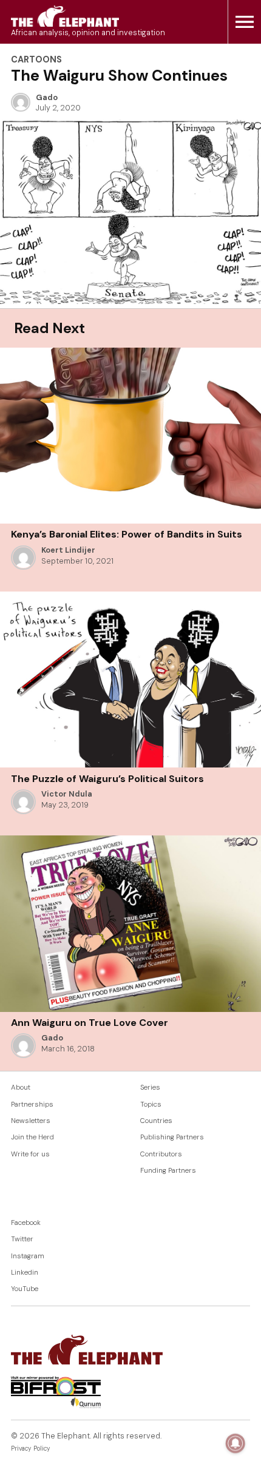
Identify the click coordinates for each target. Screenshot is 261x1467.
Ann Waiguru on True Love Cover (89, 1022)
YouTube (24, 1288)
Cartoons (36, 59)
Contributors (161, 1154)
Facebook (26, 1222)
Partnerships (32, 1104)
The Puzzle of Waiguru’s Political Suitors (107, 778)
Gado (47, 98)
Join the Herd (32, 1137)
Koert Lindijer (68, 550)
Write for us (30, 1154)
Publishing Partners (172, 1137)
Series (150, 1087)
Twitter (22, 1239)
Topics (150, 1104)
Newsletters (30, 1120)
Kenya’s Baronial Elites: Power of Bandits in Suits (126, 534)
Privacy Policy (30, 1448)
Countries (156, 1120)
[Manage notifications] (235, 1443)
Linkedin (24, 1272)
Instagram (27, 1256)
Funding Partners (168, 1170)
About (20, 1087)
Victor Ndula (66, 794)
